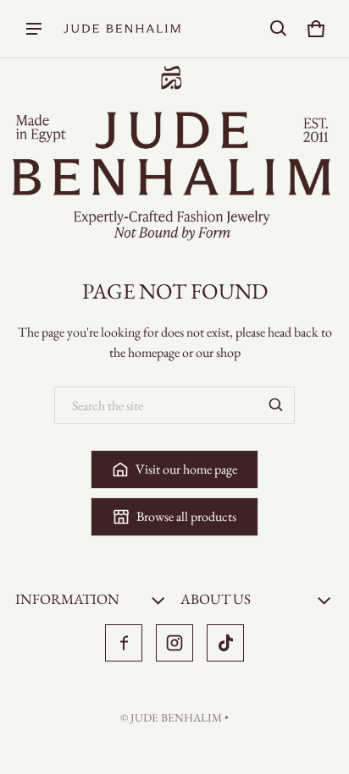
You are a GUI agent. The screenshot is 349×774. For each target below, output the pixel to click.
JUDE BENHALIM (176, 717)
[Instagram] (174, 642)
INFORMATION (67, 599)
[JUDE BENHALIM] (122, 29)
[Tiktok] (225, 642)
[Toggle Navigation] (34, 28)
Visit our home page (186, 469)
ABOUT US (215, 599)
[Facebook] (123, 642)
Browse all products (186, 516)
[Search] (276, 405)
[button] (278, 28)
